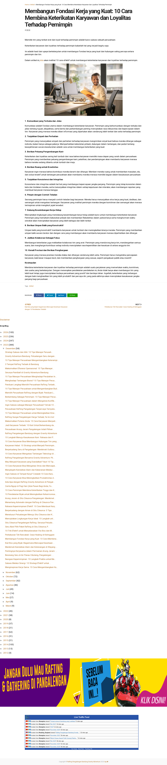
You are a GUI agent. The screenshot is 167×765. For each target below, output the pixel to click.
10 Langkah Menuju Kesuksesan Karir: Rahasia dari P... (29, 437)
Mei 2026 (53, 741)
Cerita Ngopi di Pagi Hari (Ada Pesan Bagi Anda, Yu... (29, 486)
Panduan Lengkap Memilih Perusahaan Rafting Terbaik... (30, 384)
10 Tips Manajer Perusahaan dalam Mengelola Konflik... (30, 401)
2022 (6, 611)
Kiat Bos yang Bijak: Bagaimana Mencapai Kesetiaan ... (30, 543)
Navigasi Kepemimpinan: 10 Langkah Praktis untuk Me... (30, 559)
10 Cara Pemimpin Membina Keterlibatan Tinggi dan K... (30, 490)
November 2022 (55, 729)
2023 (6, 345)
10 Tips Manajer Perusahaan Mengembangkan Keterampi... (32, 360)
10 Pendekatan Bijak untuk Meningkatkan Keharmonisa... (30, 494)
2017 (6, 632)
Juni (8, 593)
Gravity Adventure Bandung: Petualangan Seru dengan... (30, 356)
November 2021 (55, 735)
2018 (6, 627)
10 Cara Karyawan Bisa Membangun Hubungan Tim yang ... (32, 441)
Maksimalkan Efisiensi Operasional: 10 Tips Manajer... (29, 368)
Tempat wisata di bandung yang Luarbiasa (62, 721)
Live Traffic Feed (81, 717)
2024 (6, 340)
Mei (8, 597)
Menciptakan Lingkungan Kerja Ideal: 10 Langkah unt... (30, 518)
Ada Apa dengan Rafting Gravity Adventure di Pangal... (30, 482)
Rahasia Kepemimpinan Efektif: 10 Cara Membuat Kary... (30, 506)
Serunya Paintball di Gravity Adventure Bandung (26, 372)
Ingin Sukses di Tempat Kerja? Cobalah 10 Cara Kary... (29, 474)
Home (27, 5)
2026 (6, 332)
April (8, 601)
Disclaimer (5, 319)
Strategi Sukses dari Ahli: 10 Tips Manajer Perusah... (29, 352)
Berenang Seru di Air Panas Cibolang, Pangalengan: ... (29, 555)
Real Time (81, 749)
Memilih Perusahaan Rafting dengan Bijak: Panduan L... (30, 392)
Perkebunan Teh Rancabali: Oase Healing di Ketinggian (29, 535)
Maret (9, 606)
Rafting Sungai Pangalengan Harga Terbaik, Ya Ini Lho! (29, 417)
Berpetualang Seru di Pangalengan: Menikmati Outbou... (30, 449)
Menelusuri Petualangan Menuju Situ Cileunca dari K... (29, 514)
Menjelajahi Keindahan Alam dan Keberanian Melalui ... (29, 470)
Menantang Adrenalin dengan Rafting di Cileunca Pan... (30, 502)
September (11, 580)
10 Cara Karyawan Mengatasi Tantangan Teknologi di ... (30, 453)
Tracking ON (88, 749)
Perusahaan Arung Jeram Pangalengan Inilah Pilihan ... (30, 429)
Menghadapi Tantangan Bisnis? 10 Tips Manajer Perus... (30, 380)
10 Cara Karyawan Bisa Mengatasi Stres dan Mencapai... (30, 466)
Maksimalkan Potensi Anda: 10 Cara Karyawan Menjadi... (31, 421)
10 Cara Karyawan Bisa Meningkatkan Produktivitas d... (30, 478)
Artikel (32, 5)
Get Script (74, 749)
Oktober (10, 576)
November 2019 (55, 746)
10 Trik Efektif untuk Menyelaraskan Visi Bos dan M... (29, 530)
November (11, 572)
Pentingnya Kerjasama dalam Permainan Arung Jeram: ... (31, 551)
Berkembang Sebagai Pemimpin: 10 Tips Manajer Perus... (31, 397)
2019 (6, 623)
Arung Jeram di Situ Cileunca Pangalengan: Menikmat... (30, 498)
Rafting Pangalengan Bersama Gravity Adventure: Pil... (29, 457)
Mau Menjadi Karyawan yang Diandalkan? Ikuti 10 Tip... (30, 462)
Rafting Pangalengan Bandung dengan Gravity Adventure (31, 433)
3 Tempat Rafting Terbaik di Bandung (22, 364)
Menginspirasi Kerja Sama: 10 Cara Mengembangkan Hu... (31, 567)
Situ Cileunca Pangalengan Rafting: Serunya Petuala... (29, 522)
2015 (6, 640)
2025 (6, 336)
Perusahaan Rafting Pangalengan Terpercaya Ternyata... (30, 409)
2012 (6, 653)
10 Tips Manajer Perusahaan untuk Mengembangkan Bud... (31, 388)
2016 (6, 636)
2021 (6, 615)
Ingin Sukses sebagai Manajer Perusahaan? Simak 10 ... (30, 405)
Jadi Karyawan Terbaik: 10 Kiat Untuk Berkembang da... (30, 425)
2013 (6, 648)
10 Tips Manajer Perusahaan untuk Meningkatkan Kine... (30, 413)
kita (42, 60)
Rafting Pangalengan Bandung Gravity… (68, 732)
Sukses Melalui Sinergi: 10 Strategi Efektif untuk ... (28, 563)
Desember (11, 348)
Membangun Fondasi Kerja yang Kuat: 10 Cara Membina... (31, 539)
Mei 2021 (53, 724)
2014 (6, 644)
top (105, 762)
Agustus (10, 585)
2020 (6, 619)
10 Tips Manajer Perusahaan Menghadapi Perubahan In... (31, 376)
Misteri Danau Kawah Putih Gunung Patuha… (63, 738)
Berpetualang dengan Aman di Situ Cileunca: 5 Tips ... (29, 510)
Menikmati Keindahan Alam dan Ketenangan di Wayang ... (31, 547)
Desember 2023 (55, 744)
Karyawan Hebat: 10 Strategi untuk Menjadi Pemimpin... (30, 445)
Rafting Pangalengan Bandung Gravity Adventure (83, 762)
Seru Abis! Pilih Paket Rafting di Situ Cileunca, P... (27, 526)
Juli (8, 589)
